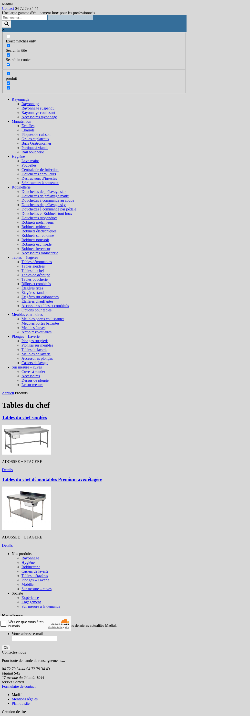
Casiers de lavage (34, 363)
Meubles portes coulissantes (42, 319)
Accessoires (30, 376)
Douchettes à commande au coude (47, 200)
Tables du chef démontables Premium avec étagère (52, 479)
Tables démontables (36, 262)
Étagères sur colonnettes (40, 297)
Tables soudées (33, 266)
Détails (7, 470)
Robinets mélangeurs (37, 222)
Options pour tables (36, 310)
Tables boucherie (34, 279)
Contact (8, 8)
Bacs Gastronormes (36, 143)
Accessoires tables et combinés (45, 306)
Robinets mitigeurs (35, 227)
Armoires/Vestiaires (36, 332)
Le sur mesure (32, 385)
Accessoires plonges (37, 358)
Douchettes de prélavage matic (45, 196)
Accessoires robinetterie (39, 253)
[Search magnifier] (6, 24)
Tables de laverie (34, 350)
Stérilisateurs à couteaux (40, 183)
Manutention (21, 121)
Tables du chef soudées (24, 417)
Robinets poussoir (35, 240)
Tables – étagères (25, 257)
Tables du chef (32, 270)
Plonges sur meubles (37, 345)
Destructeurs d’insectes (39, 178)
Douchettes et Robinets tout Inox (46, 213)
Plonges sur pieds (34, 341)
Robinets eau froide (36, 244)
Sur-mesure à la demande (40, 606)
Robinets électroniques (38, 231)
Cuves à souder (33, 371)
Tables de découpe (35, 275)
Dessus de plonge (35, 380)
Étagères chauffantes (37, 301)
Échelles (27, 126)
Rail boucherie (32, 152)
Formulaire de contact (18, 686)
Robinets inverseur (35, 249)
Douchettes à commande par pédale (48, 209)
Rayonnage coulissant (38, 112)
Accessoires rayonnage (39, 117)
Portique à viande (34, 148)
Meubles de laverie (36, 354)
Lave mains (30, 161)
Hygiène (18, 156)
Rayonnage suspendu (37, 108)
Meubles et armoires (27, 314)
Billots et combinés (36, 284)
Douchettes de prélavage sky (43, 205)
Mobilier (28, 584)
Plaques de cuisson (36, 134)
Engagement (31, 602)
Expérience (30, 598)
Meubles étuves (33, 328)
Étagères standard (35, 292)
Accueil (8, 393)
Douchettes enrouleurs (38, 174)
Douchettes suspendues (39, 218)
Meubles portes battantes (40, 323)
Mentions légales (25, 699)
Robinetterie (21, 187)
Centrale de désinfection (40, 170)
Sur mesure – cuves (27, 367)
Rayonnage (20, 99)
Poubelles (28, 165)
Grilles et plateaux (35, 139)
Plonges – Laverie (26, 336)
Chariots (27, 130)
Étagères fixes (32, 288)
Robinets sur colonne (37, 235)
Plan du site (21, 703)
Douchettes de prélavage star (43, 191)
